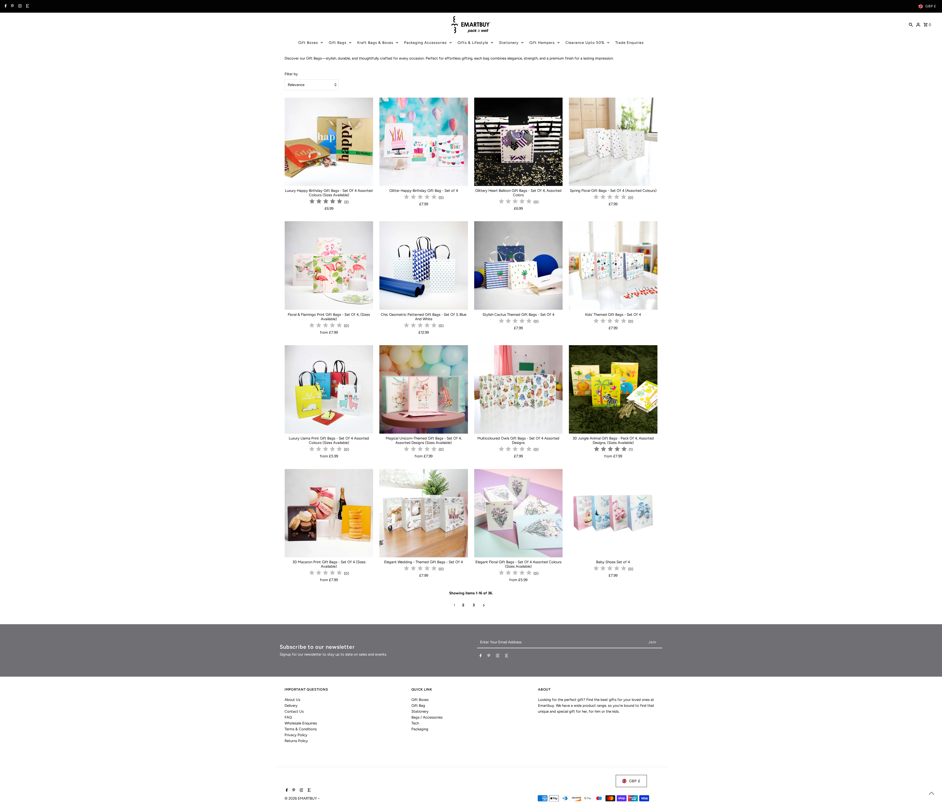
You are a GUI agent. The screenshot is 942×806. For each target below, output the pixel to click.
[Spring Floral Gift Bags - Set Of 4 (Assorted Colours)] (613, 142)
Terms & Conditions (301, 729)
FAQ (288, 717)
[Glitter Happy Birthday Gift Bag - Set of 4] (423, 142)
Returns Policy (296, 741)
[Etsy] (27, 6)
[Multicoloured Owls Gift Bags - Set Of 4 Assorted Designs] (518, 389)
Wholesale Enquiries (301, 723)
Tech (415, 723)
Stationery (509, 42)
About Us (292, 699)
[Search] (911, 24)
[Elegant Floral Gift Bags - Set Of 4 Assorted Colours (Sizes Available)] (518, 513)
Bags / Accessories (427, 717)
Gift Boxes (308, 42)
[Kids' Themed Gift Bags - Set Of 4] (613, 265)
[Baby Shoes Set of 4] (613, 513)
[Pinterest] (12, 6)
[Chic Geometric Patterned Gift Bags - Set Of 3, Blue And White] (423, 265)
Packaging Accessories (425, 42)
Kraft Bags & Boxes (375, 42)
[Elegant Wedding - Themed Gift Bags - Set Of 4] (423, 513)
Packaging (419, 729)
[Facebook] (5, 6)
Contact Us (294, 711)
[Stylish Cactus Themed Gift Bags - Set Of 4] (518, 265)
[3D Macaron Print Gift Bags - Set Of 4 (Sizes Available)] (329, 513)
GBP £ (930, 6)
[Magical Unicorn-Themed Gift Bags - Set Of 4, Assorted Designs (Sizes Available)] (423, 389)
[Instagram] (19, 6)
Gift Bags (337, 42)
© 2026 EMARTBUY (301, 798)
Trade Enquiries (629, 42)
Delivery (291, 705)
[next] (484, 605)
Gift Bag (418, 705)
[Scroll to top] (931, 793)
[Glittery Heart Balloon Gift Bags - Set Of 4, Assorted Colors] (518, 142)
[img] (325, 202)
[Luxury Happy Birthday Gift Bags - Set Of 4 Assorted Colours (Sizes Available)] (329, 142)
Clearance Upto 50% (584, 42)
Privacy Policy (296, 735)
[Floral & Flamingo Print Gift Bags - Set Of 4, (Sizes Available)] (329, 265)
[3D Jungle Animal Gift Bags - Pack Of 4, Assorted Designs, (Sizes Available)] (613, 389)
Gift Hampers (542, 42)
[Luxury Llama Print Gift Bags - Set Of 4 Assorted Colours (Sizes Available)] (329, 389)
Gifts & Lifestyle (473, 42)
